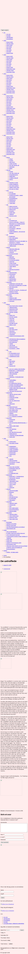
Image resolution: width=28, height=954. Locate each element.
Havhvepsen (12, 332)
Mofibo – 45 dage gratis (12, 552)
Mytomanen (12, 274)
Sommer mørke (13, 317)
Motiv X (11, 495)
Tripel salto (12, 203)
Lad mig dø (12, 345)
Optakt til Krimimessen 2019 (16, 336)
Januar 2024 (9, 75)
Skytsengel (12, 419)
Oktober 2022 (10, 130)
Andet (5, 530)
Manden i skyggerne (14, 225)
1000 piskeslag (13, 373)
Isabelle (11, 459)
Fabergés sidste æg (14, 249)
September (9, 255)
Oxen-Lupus (12, 484)
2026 (4, 40)
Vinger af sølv (12, 263)
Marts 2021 (9, 140)
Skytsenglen (12, 452)
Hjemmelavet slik (10, 528)
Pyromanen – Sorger (14, 462)
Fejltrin (11, 179)
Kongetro (11, 211)
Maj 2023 (8, 102)
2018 (4, 438)
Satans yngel (12, 324)
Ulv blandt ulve (13, 220)
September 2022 (10, 129)
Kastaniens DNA (13, 309)
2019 (4, 302)
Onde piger (12, 212)
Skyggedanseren (13, 174)
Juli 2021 (8, 146)
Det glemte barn (13, 497)
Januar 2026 (9, 42)
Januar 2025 (9, 56)
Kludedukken (12, 446)
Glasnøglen (12, 500)
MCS (10, 456)
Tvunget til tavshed (14, 354)
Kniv (10, 359)
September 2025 (10, 69)
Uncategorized (6, 568)
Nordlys (11, 160)
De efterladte (12, 498)
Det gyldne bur (13, 342)
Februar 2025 (9, 58)
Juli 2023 (8, 105)
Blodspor (11, 492)
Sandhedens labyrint (14, 468)
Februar (8, 170)
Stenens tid (12, 366)
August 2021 (9, 148)
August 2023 (9, 107)
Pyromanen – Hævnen (15, 228)
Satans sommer (13, 206)
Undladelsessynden (14, 356)
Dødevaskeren (13, 433)
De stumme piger (13, 264)
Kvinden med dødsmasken (16, 385)
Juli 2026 (8, 51)
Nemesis (11, 381)
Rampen (11, 288)
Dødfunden (12, 176)
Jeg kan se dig (13, 216)
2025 (4, 54)
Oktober (8, 271)
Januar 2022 (9, 116)
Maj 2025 (8, 62)
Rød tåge (11, 328)
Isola (10, 268)
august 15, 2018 (7, 565)
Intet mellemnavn (14, 516)
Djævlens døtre (13, 514)
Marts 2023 (9, 99)
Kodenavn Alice (13, 517)
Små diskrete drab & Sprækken (17, 339)
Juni (7, 217)
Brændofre (12, 277)
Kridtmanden (12, 441)
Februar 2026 (9, 43)
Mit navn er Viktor (14, 189)
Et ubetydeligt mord (14, 353)
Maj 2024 (8, 81)
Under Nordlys (13, 163)
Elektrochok (12, 209)
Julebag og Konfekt (11, 523)
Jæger (10, 168)
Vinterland (12, 334)
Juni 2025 (8, 64)
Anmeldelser (9, 39)
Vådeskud (11, 396)
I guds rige (12, 276)
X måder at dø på (13, 178)
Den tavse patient (14, 186)
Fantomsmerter (13, 347)
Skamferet (12, 463)
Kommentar (4, 822)
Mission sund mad (11, 525)
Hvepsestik (12, 201)
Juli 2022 (8, 125)
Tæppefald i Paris (13, 481)
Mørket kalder (13, 511)
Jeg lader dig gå (13, 323)
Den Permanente (13, 208)
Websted (3, 839)
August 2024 (9, 86)
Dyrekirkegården (13, 340)
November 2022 (10, 132)
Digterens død (13, 298)
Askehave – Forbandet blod (16, 377)
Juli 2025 (8, 65)
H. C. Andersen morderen (15, 416)
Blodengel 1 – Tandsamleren (16, 476)
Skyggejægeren (13, 198)
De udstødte (12, 193)
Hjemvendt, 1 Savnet (14, 478)
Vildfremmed (12, 246)
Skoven (11, 471)
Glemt (10, 296)
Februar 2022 (9, 118)
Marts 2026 (9, 45)
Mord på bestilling (14, 509)
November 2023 (10, 111)
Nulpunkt (11, 487)
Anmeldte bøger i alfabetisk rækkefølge (13, 923)
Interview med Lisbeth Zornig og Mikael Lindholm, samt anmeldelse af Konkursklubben (16, 547)
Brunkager (9, 522)
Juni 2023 (8, 103)
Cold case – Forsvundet (15, 408)
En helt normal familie (15, 386)
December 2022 (10, 133)
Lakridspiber (9, 37)
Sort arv (11, 192)
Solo (10, 506)
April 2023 (9, 100)
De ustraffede (12, 470)
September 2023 (10, 108)
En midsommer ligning (15, 383)
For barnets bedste (14, 260)
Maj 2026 (8, 48)
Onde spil (11, 320)
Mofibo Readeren (13, 184)
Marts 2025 (9, 59)
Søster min (12, 315)
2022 (4, 114)
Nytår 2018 (9, 539)
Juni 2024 (8, 83)
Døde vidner (12, 227)
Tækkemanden (13, 307)
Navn (2, 834)
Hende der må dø (13, 397)
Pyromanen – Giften (14, 348)
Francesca (11, 331)
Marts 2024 (9, 78)
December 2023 (10, 113)
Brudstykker (12, 479)
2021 (4, 135)
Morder (11, 171)
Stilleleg (11, 413)
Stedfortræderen (13, 451)
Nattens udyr (12, 280)
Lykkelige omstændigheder (16, 435)
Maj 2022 (8, 122)
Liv (10, 219)
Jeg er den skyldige (14, 467)
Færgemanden (13, 272)
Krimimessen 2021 (11, 544)
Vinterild (11, 252)
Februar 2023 (9, 97)
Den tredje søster (13, 508)
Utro (10, 351)
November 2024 (10, 91)
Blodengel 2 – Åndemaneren (16, 370)
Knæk (10, 430)
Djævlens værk (13, 503)
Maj (7, 204)
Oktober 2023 (10, 110)
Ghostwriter (12, 505)
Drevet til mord (13, 310)
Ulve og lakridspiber (11, 531)
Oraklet (11, 343)
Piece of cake (12, 482)
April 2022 (9, 121)
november (9, 282)
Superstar (11, 261)
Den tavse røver (13, 329)
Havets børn (12, 454)
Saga (10, 493)
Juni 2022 (8, 124)
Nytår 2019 (12, 437)
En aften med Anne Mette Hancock (15, 533)
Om (4, 32)
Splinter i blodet (13, 312)
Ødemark (11, 257)
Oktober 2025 (10, 70)
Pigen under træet (14, 426)
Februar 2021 (9, 138)
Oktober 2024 (10, 89)
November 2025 (10, 72)
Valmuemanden (13, 460)
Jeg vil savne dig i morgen (16, 306)
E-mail (3, 837)
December (9, 294)
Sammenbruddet (13, 490)
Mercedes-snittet (13, 443)
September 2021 (10, 149)
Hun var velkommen (14, 400)
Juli (7, 234)
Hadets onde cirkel (14, 187)
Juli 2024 (8, 84)
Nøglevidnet (12, 239)
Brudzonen (12, 236)
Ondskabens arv (13, 448)
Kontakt (8, 35)
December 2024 (10, 92)
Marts (7, 181)
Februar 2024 (9, 77)
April (7, 190)
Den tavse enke (13, 287)
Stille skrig (12, 403)
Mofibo (5, 550)
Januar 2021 (9, 137)
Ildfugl (10, 364)
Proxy (10, 402)
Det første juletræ (13, 293)
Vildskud (11, 214)
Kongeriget (12, 258)
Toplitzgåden (12, 380)
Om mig (8, 34)
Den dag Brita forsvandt (15, 432)
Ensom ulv (12, 321)
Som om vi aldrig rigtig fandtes (17, 369)
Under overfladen (13, 449)
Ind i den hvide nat (14, 173)
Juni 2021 (8, 144)
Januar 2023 (9, 95)
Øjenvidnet (12, 361)
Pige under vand (13, 519)
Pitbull (11, 159)
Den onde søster (13, 238)
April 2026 (9, 47)
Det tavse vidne (13, 415)
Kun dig (11, 375)
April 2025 (9, 61)
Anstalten (11, 399)
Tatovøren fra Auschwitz (15, 391)
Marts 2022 (9, 119)
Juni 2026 (8, 50)
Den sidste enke (13, 410)
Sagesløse (11, 167)
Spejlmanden (12, 279)
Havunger (11, 318)
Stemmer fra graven (14, 269)
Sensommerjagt (13, 411)
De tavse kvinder (13, 253)
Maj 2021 (8, 143)
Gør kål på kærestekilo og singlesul (15, 527)
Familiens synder (13, 182)
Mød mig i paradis (13, 372)
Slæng (10, 486)
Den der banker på (14, 165)
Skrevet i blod (12, 250)
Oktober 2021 (9, 151)
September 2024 (10, 88)
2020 (4, 155)
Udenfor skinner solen (15, 394)
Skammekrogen (13, 407)
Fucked (11, 421)
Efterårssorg (12, 200)
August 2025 (9, 67)
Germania (11, 301)
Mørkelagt (12, 230)
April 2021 (8, 141)
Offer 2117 (11, 362)
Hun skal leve (12, 429)
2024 (4, 73)
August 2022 (9, 127)
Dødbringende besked (15, 299)
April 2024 (9, 80)
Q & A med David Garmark (13, 535)
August (8, 247)
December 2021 (10, 154)
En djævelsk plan (13, 473)
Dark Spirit (12, 162)
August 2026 (9, 53)
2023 (4, 94)
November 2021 (10, 152)
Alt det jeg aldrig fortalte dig (16, 244)
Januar (8, 157)
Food (4, 520)
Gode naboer (12, 266)
